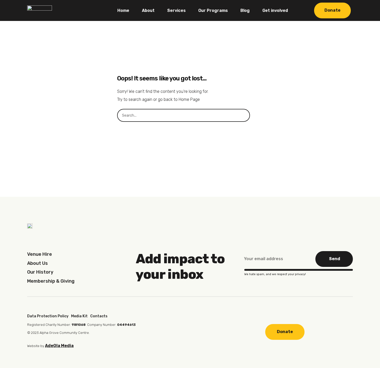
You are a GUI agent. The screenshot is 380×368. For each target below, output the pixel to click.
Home (123, 10)
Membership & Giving (50, 281)
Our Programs (213, 10)
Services (176, 10)
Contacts (99, 316)
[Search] (256, 115)
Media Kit (79, 316)
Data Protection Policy (48, 316)
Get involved (275, 10)
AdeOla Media (59, 345)
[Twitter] (202, 331)
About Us (37, 263)
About (148, 10)
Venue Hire (39, 254)
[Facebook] (168, 331)
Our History (40, 272)
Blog (245, 10)
